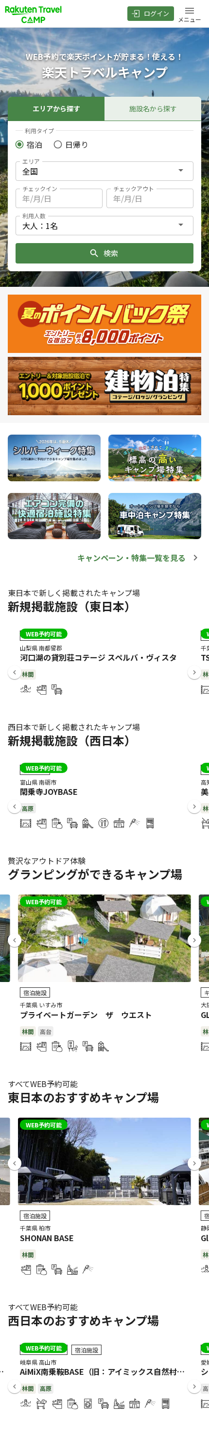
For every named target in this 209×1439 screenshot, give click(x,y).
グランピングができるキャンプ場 (95, 873)
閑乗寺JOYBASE (49, 791)
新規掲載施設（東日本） (72, 605)
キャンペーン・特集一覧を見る (131, 557)
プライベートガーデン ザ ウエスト (86, 1014)
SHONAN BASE (47, 1238)
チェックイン (39, 188)
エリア (31, 161)
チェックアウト (133, 188)
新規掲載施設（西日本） (72, 740)
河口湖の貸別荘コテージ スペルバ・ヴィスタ (98, 657)
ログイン (156, 13)
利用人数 (34, 215)
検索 (111, 253)
